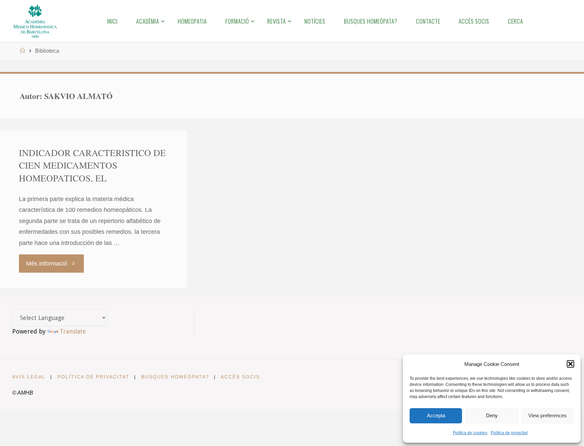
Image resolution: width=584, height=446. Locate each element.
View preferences (547, 415)
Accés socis (240, 376)
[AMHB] (35, 21)
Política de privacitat (509, 432)
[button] (570, 364)
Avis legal (29, 376)
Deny (492, 415)
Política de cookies (470, 432)
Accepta (436, 415)
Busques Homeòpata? (175, 376)
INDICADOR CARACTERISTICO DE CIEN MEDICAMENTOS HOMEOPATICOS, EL (92, 165)
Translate (73, 331)
